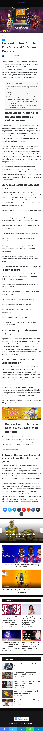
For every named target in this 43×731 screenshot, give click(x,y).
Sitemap (31, 723)
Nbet (3, 202)
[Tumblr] (19, 510)
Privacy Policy (14, 723)
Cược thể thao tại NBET (10, 450)
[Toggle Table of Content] (37, 84)
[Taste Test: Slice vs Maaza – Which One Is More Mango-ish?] (7, 694)
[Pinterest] (24, 510)
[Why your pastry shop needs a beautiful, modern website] (7, 675)
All (9, 36)
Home (5, 36)
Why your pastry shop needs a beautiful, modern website (25, 674)
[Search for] (41, 3)
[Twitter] (10, 510)
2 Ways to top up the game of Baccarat (21, 97)
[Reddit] (29, 510)
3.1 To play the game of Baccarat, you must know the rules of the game (24, 106)
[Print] (22, 514)
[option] (21, 530)
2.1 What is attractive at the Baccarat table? (23, 99)
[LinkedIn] (14, 510)
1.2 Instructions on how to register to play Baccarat (23, 94)
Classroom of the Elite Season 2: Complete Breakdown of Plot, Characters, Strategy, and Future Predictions (10, 620)
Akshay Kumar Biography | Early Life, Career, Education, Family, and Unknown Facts (27, 684)
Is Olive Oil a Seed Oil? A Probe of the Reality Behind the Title (20, 535)
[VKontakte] (33, 510)
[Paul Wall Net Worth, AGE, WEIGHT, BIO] (7, 702)
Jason (7, 56)
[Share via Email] (38, 510)
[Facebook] (5, 510)
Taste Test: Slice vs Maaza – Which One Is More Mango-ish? (27, 692)
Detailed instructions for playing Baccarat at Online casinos (22, 88)
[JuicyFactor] (21, 3)
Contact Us (23, 723)
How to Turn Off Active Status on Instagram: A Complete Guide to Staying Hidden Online (30, 645)
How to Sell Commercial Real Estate (27, 664)
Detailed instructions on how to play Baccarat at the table (23, 102)
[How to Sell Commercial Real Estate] (7, 666)
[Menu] (3, 3)
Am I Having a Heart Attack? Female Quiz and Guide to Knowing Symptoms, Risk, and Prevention (31, 620)
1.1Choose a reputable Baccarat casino (22, 91)
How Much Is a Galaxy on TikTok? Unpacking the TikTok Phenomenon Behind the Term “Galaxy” (11, 645)
